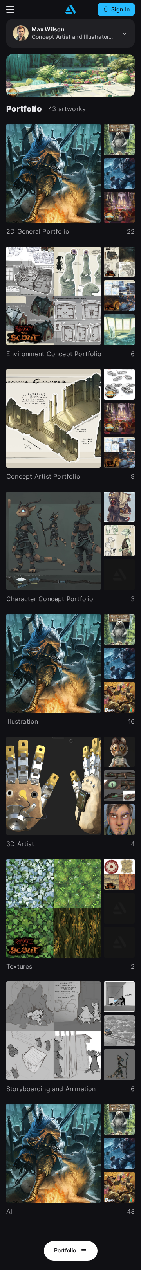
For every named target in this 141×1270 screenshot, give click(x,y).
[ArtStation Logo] (70, 9)
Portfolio (66, 1250)
